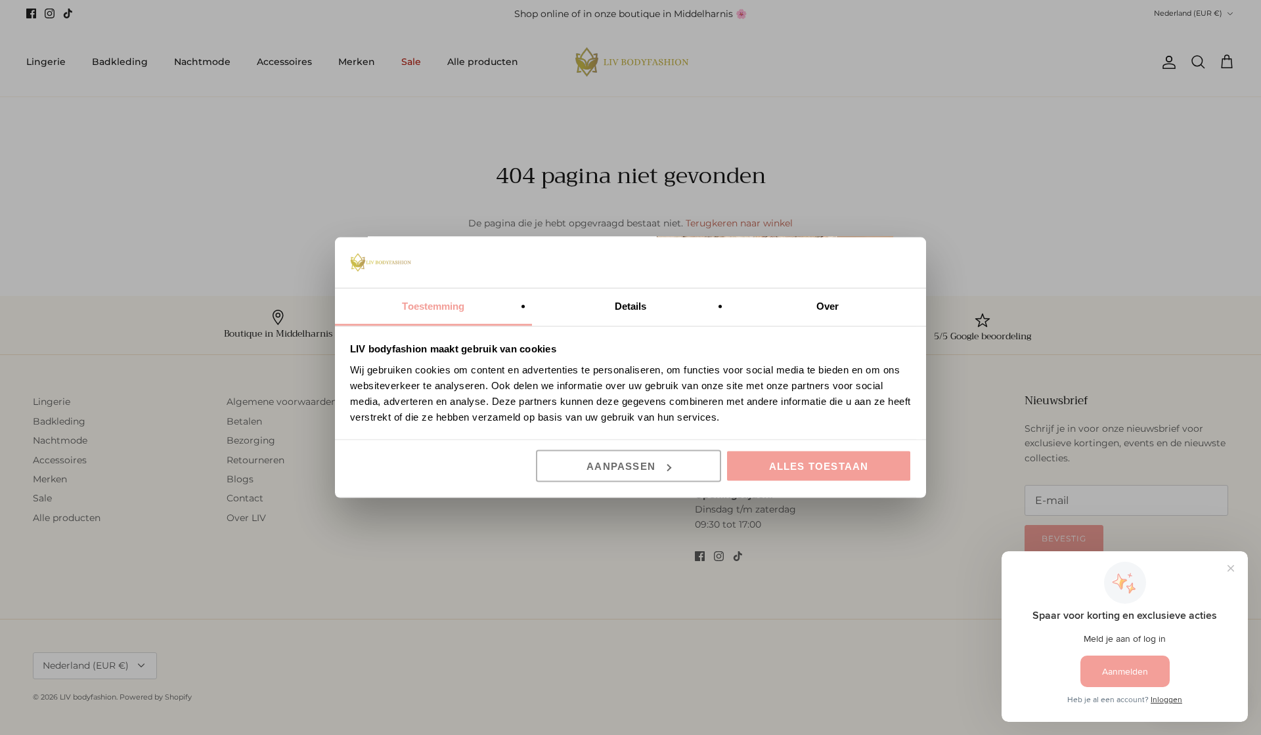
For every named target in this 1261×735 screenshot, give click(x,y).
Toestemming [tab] (433, 305)
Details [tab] (631, 305)
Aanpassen (620, 466)
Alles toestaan (819, 466)
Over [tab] (827, 305)
